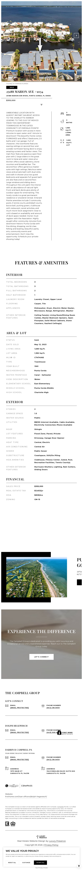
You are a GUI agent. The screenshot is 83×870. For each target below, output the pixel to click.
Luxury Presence (57, 841)
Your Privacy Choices (41, 867)
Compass (60, 806)
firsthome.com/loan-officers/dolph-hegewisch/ (26, 797)
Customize (26, 862)
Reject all (12, 862)
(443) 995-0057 (54, 732)
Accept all (40, 862)
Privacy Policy (51, 845)
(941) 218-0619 (53, 708)
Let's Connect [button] (41, 657)
